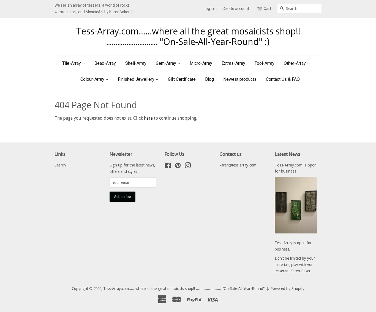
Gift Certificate (182, 79)
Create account (235, 8)
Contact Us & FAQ (283, 79)
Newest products (240, 79)
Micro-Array (201, 63)
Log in (209, 8)
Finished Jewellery (137, 79)
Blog (209, 79)
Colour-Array (92, 79)
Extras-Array (233, 63)
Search (60, 165)
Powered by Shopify (287, 288)
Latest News (287, 154)
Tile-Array (72, 63)
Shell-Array (135, 63)
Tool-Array (264, 63)
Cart (267, 8)
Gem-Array (166, 63)
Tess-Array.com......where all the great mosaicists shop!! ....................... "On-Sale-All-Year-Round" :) (188, 36)
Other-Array (295, 63)
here (148, 118)
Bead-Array (105, 63)
